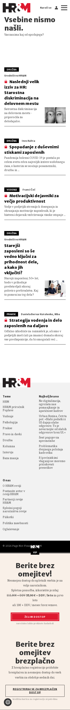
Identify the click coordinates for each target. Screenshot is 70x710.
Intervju (8, 452)
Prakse (7, 428)
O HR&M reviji (12, 486)
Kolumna (9, 446)
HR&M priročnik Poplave (13, 408)
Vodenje (8, 416)
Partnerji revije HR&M (13, 501)
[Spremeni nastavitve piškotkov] (8, 702)
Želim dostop (34, 616)
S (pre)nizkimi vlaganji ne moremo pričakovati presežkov (52, 462)
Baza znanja (11, 458)
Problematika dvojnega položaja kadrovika (51, 449)
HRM (6, 401)
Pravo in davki (12, 434)
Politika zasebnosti (15, 523)
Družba (8, 440)
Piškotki (8, 517)
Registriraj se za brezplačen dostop (35, 691)
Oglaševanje (11, 529)
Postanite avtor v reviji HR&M (14, 492)
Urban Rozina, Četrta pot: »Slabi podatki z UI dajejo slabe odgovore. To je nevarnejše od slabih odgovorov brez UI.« (53, 424)
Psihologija (10, 422)
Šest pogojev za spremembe (49, 439)
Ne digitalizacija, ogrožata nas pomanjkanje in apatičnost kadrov (51, 405)
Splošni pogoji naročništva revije (15, 509)
